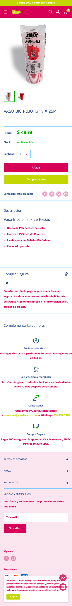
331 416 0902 (62, 415)
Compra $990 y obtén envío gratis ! (36, 3)
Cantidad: (9, 154)
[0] (65, 12)
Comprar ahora (36, 179)
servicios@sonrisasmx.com (21, 415)
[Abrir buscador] (51, 12)
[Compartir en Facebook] (44, 194)
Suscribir (14, 528)
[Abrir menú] (5, 12)
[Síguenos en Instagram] (13, 558)
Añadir (36, 168)
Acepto (13, 596)
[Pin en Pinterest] (51, 194)
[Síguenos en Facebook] (6, 558)
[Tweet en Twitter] (58, 194)
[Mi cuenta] (58, 12)
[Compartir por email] (65, 194)
